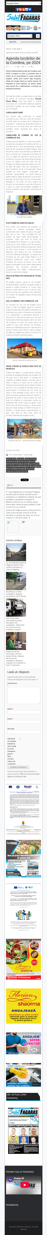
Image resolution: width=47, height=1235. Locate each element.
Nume (10, 709)
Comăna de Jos (12, 461)
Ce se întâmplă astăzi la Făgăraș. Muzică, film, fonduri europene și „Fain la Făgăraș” (16, 566)
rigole (33, 466)
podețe (22, 466)
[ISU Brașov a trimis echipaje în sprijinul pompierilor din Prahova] (16, 581)
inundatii (10, 466)
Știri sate (16, 49)
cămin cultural (11, 459)
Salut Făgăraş (20, 469)
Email (10, 719)
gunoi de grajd (34, 464)
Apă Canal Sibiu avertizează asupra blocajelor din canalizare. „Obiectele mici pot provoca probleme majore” (15, 624)
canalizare (21, 459)
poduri (28, 466)
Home (8, 49)
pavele (16, 466)
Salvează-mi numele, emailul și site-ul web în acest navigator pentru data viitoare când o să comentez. (11, 751)
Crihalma (16, 464)
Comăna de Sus (23, 461)
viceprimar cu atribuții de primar (17, 471)
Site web (10, 729)
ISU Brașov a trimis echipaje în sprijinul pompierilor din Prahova (16, 594)
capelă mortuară (31, 459)
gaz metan (24, 464)
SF (20, 67)
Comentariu (12, 684)
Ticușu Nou (30, 469)
